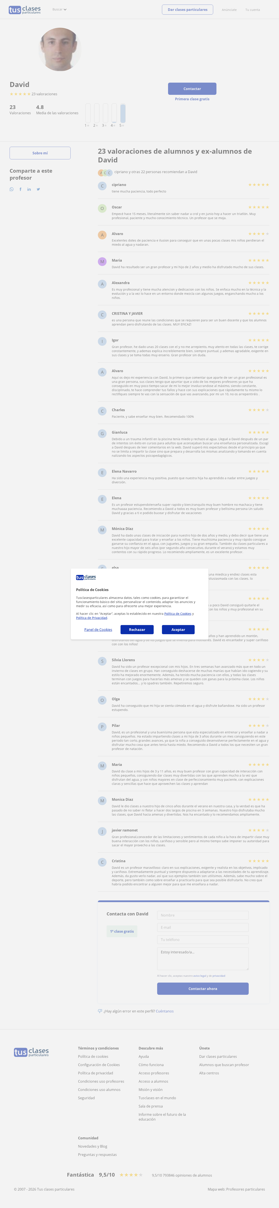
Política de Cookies (177, 614)
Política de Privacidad (91, 618)
